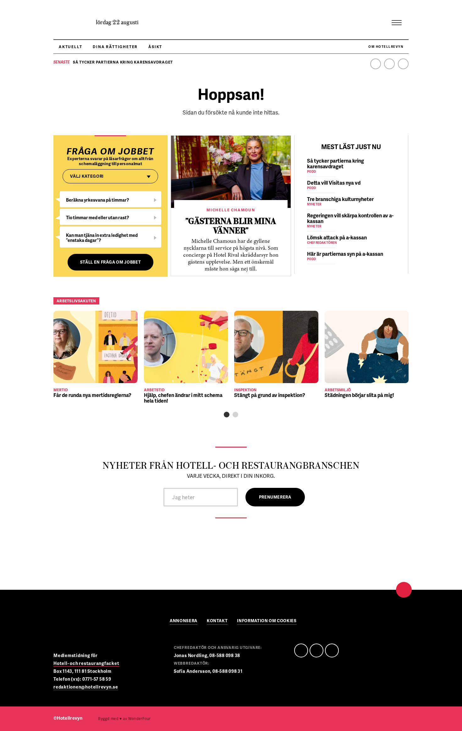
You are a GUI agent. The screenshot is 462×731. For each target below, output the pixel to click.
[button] (226, 414)
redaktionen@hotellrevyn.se (85, 687)
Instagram (403, 64)
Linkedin (389, 64)
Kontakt (217, 621)
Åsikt (155, 46)
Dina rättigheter (115, 46)
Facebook (375, 64)
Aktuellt (70, 46)
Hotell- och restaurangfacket (86, 663)
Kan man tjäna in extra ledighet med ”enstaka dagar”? (102, 237)
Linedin (316, 650)
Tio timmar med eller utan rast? (97, 217)
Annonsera (183, 621)
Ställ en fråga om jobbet (110, 262)
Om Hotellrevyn (385, 46)
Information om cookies (266, 621)
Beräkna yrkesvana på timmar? (97, 200)
